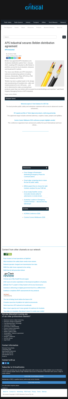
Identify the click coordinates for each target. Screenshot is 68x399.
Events (17, 27)
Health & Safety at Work (10, 331)
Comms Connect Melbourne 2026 (34, 217)
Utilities (44, 22)
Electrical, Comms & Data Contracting (13, 320)
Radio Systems (18, 22)
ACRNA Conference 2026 (32, 213)
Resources (31, 27)
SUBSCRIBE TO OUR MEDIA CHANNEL (34, 376)
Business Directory (49, 27)
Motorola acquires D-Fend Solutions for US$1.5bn (34, 104)
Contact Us (12, 391)
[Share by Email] (17, 58)
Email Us (4, 356)
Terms (39, 391)
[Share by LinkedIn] (10, 58)
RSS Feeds (27, 391)
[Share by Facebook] (7, 58)
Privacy (34, 391)
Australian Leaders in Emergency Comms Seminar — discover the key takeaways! (35, 202)
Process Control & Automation (11, 328)
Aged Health (7, 340)
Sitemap (44, 391)
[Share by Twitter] (15, 58)
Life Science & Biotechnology (11, 326)
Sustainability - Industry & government (14, 333)
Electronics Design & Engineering (12, 321)
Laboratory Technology (9, 325)
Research (63, 22)
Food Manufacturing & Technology (12, 323)
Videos (23, 27)
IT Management (8, 335)
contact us (5, 388)
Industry (28, 22)
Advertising (20, 391)
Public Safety (7, 22)
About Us (59, 27)
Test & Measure (53, 22)
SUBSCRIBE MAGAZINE (34, 382)
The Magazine (8, 27)
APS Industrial (9, 49)
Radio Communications (10, 330)
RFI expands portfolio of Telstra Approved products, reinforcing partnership (35, 113)
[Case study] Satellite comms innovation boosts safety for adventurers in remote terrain (33, 194)
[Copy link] (20, 58)
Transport (36, 22)
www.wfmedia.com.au (7, 354)
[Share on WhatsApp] (12, 58)
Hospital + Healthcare (9, 336)
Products (38, 27)
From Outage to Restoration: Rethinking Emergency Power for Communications (34, 174)
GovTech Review (8, 338)
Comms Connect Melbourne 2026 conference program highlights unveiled (34, 120)
